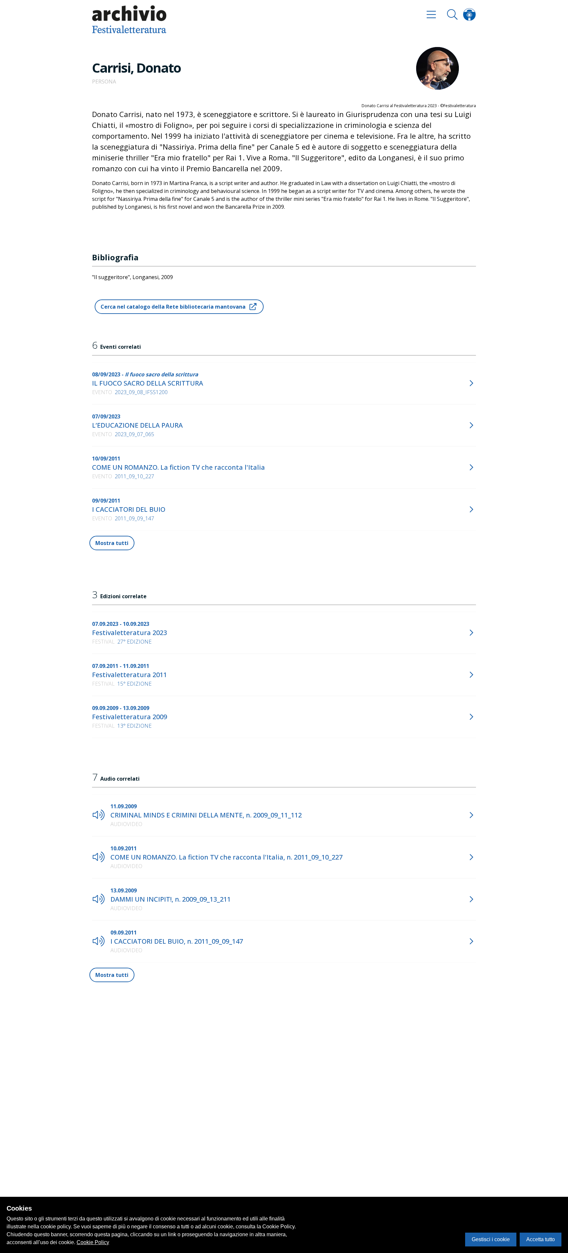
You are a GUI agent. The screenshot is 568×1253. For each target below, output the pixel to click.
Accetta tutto (540, 1239)
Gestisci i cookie (491, 1239)
